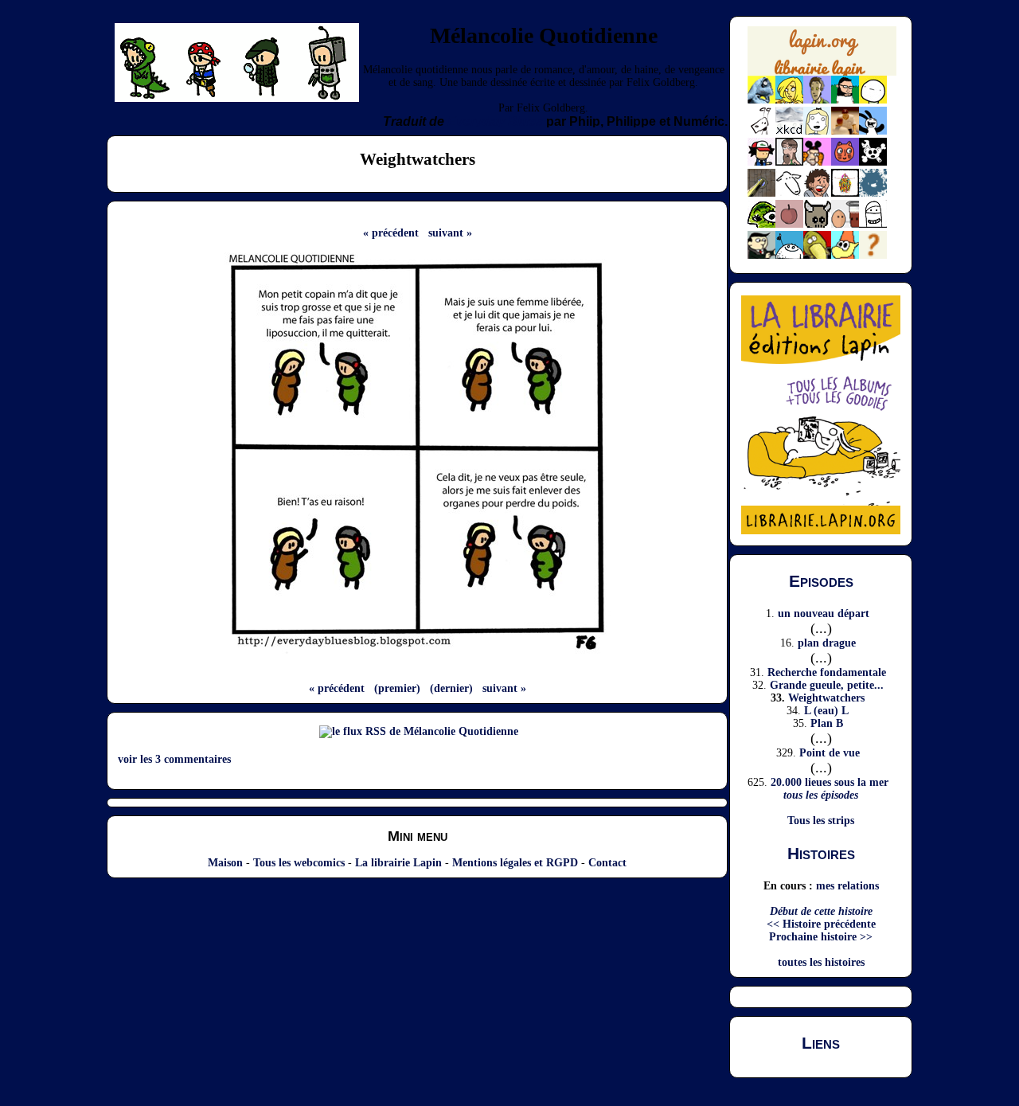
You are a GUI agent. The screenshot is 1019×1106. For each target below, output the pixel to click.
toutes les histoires (821, 962)
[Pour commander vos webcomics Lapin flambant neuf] (822, 74)
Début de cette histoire (821, 911)
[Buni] (873, 131)
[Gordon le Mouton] (789, 193)
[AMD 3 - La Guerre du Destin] (817, 224)
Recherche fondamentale (826, 672)
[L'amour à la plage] (845, 193)
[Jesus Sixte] (789, 162)
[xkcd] (789, 131)
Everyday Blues (495, 121)
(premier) (397, 688)
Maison (225, 863)
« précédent (391, 233)
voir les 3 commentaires (174, 759)
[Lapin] (761, 100)
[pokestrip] (761, 162)
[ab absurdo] (873, 100)
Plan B (826, 723)
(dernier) (451, 688)
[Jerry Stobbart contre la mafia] (761, 255)
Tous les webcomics (299, 863)
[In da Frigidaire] (845, 224)
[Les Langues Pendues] (761, 224)
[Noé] (761, 193)
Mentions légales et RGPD (515, 863)
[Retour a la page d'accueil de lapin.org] (822, 56)
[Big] (845, 131)
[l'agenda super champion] (789, 255)
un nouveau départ (823, 613)
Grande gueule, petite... (827, 685)
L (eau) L (826, 711)
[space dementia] (873, 162)
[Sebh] (845, 100)
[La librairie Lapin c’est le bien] (820, 531)
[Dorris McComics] (845, 162)
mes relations (847, 886)
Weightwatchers (826, 698)
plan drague (827, 643)
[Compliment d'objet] (789, 224)
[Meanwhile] (873, 193)
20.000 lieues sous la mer (829, 782)
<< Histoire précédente (821, 924)
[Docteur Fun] (817, 162)
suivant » (450, 233)
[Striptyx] (817, 193)
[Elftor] (845, 255)
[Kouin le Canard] (817, 255)
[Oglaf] (789, 100)
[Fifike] (761, 131)
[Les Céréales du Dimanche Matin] (817, 100)
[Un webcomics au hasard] (873, 255)
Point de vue (829, 753)
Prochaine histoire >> (821, 937)
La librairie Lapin (398, 863)
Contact (607, 863)
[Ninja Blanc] (873, 224)
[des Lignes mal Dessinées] (817, 131)
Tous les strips (820, 821)
